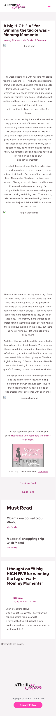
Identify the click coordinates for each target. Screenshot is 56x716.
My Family (28, 40)
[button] (28, 705)
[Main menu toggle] (49, 6)
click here (43, 471)
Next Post (28, 491)
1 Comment (41, 40)
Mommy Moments (12, 40)
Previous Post (28, 483)
